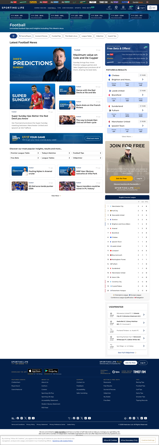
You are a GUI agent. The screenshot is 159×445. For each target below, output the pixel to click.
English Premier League (127, 197)
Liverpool (115, 250)
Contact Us (81, 382)
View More (126, 136)
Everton (115, 219)
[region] (79, 440)
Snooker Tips (140, 397)
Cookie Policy (71, 424)
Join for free (130, 363)
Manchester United (121, 122)
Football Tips (140, 386)
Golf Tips (139, 389)
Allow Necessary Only (129, 440)
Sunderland (117, 106)
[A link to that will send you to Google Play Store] (52, 372)
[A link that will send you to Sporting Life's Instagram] (22, 418)
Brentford (116, 95)
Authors (44, 386)
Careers (44, 389)
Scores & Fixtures (109, 389)
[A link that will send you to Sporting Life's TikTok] (29, 418)
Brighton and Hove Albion (121, 79)
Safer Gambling (82, 393)
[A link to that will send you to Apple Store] (35, 372)
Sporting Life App (48, 397)
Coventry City (117, 282)
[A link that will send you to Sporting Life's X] (25, 418)
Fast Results (108, 386)
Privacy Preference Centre (57, 424)
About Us (45, 382)
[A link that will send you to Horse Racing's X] (82, 418)
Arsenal (114, 228)
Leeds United (118, 91)
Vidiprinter (107, 393)
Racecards (107, 382)
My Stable (107, 397)
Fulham (115, 110)
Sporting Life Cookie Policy (62, 441)
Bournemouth (117, 255)
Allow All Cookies (110, 440)
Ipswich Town (118, 126)
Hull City (115, 211)
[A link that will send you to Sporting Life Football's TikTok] (142, 418)
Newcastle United (118, 215)
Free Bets (107, 400)
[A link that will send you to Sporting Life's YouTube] (33, 418)
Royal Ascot (16, 386)
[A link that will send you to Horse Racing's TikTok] (86, 418)
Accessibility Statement (50, 400)
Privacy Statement (42, 424)
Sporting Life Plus (48, 393)
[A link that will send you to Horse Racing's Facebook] (74, 418)
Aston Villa (115, 277)
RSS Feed (45, 407)
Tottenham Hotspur (119, 290)
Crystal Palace (117, 286)
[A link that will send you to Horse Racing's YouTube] (89, 418)
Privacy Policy (30, 424)
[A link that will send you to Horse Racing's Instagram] (78, 418)
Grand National (17, 389)
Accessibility (81, 389)
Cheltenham (16, 382)
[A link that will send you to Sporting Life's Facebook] (18, 418)
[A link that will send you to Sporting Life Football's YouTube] (145, 418)
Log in (142, 363)
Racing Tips (140, 382)
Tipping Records (141, 400)
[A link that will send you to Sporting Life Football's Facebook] (130, 418)
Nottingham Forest (119, 259)
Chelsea (115, 75)
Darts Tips (139, 393)
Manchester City (117, 206)
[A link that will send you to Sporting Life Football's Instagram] (134, 418)
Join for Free (121, 178)
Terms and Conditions (18, 424)
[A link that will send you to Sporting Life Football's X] (138, 418)
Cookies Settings (148, 440)
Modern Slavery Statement (51, 404)
